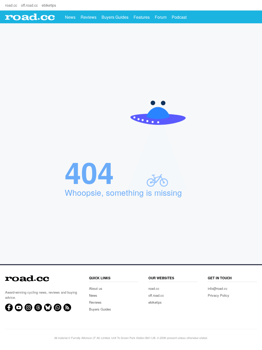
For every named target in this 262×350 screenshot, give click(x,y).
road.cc (11, 5)
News (70, 17)
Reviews (88, 17)
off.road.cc (29, 5)
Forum (161, 17)
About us (95, 288)
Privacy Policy (218, 295)
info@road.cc (217, 288)
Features (142, 17)
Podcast (179, 17)
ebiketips (49, 5)
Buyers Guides (115, 17)
